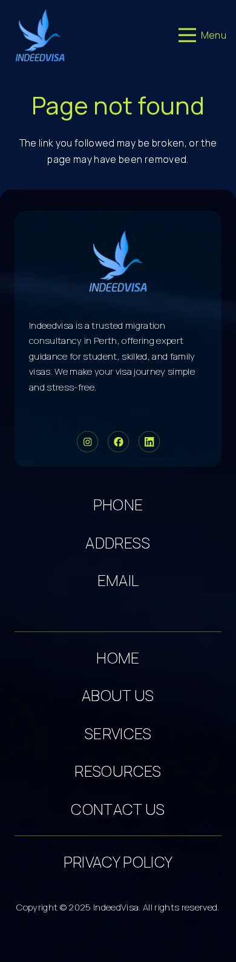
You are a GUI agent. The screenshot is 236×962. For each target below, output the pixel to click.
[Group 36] (149, 441)
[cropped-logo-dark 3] (40, 35)
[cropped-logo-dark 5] (118, 261)
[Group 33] (87, 441)
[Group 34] (118, 441)
